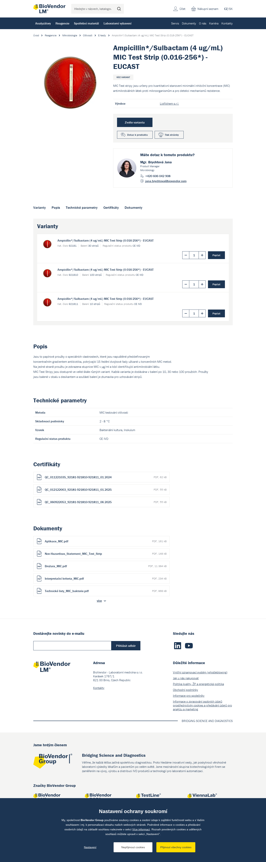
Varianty (39, 207)
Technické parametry (82, 207)
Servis (175, 23)
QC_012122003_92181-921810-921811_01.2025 (105, 489)
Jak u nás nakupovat (186, 678)
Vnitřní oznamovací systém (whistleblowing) (200, 672)
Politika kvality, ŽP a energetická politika (198, 684)
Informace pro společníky (188, 696)
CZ (226, 9)
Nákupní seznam (207, 9)
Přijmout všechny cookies (175, 847)
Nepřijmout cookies (133, 847)
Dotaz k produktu (137, 135)
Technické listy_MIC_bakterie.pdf (105, 591)
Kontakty (227, 23)
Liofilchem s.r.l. (169, 103)
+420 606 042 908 (157, 176)
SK (231, 9)
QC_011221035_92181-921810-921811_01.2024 (105, 477)
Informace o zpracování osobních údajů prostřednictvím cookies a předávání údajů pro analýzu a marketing (202, 705)
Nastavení (90, 847)
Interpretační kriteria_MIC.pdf (105, 578)
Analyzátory (43, 23)
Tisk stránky (172, 135)
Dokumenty (189, 23)
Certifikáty (111, 207)
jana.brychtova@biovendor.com (166, 181)
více (99, 601)
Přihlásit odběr (126, 646)
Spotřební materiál (86, 23)
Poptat (216, 255)
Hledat (119, 9)
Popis (56, 207)
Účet (182, 9)
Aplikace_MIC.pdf (105, 541)
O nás (202, 23)
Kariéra (213, 23)
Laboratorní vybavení (117, 23)
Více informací (141, 829)
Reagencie (62, 23)
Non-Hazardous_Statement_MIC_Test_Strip (105, 554)
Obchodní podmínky (185, 690)
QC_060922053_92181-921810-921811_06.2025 (105, 502)
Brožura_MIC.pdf (105, 566)
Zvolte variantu (135, 122)
